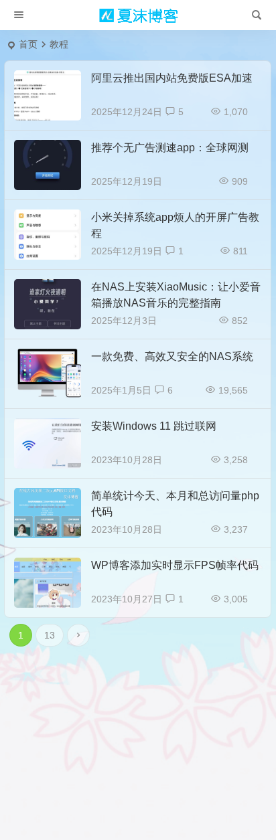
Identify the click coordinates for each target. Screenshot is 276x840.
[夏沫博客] (138, 15)
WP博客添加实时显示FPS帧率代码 (175, 565)
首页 (28, 44)
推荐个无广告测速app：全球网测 (170, 147)
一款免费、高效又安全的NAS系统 (172, 356)
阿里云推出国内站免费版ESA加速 (172, 78)
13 (49, 635)
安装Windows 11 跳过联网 (153, 426)
